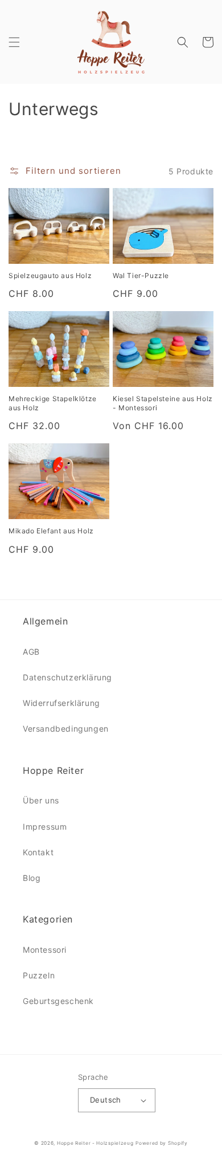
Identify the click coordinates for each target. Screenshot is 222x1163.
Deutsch (105, 1099)
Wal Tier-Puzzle (141, 275)
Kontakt (38, 852)
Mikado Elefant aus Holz (51, 531)
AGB (31, 651)
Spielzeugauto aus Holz (50, 275)
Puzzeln (39, 975)
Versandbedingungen (66, 728)
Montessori (45, 949)
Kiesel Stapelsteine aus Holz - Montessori (163, 403)
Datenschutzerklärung (67, 677)
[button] (14, 42)
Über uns (41, 800)
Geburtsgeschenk (58, 1001)
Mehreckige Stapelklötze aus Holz (53, 403)
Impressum (45, 826)
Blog (31, 878)
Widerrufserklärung (61, 703)
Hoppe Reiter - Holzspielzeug (95, 1143)
